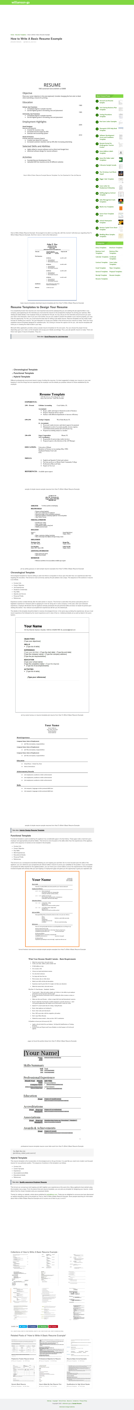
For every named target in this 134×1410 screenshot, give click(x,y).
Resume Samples (114, 275)
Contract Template (102, 262)
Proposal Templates (115, 272)
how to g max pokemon (27, 1331)
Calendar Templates (102, 257)
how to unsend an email (57, 1331)
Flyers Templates (114, 268)
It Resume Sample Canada (108, 165)
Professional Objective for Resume (50, 1359)
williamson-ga (21, 2)
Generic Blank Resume (18, 1384)
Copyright (55, 1401)
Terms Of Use (62, 1401)
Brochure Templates (116, 248)
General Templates (102, 272)
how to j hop (37, 1331)
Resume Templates (16, 42)
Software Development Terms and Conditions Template (107, 137)
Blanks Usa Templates (107, 207)
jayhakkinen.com (52, 1194)
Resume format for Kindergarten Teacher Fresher (107, 145)
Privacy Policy (83, 1401)
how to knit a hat (45, 1331)
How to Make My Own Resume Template (52, 1384)
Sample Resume (77, 1403)
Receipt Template (101, 275)
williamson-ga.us (67, 1403)
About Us (69, 1401)
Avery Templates (101, 248)
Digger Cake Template (107, 179)
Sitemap (49, 1401)
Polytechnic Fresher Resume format (22, 1359)
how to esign (17, 1331)
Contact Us (76, 1401)
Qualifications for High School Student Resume (81, 1384)
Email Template (101, 268)
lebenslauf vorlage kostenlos (67, 1407)
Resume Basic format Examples (77, 1359)
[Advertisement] (67, 20)
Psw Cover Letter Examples (108, 121)
